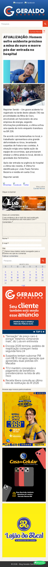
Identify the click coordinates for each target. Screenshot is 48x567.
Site (3, 248)
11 (11, 275)
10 (5, 275)
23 (42, 278)
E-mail (5, 243)
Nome (5, 238)
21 (30, 278)
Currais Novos (35, 32)
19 (18, 278)
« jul (23, 285)
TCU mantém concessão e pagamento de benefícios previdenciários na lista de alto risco (23, 372)
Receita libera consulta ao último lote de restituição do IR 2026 (24, 382)
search (45, 24)
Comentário (7, 222)
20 (24, 278)
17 (5, 278)
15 (36, 275)
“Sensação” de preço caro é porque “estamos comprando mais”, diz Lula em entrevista (22, 339)
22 (36, 278)
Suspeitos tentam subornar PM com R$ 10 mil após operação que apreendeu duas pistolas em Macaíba (25, 359)
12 (18, 275)
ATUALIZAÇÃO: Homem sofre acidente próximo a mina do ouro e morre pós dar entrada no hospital (22, 45)
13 (24, 275)
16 (42, 275)
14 (30, 275)
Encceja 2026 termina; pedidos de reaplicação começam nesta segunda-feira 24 (25, 348)
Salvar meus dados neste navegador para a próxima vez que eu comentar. (21, 252)
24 (5, 280)
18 (12, 278)
